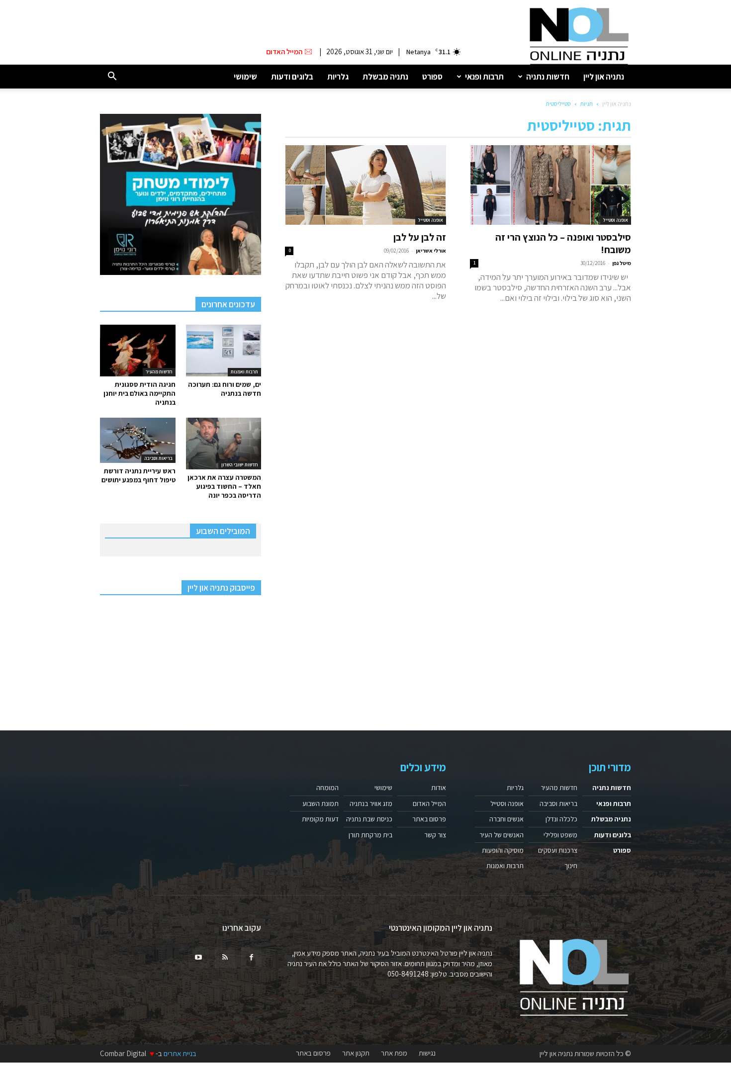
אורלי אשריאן (431, 250)
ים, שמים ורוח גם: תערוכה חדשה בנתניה (224, 389)
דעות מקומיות (320, 818)
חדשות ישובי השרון (239, 464)
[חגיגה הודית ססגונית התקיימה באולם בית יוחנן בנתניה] (138, 350)
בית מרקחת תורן (370, 834)
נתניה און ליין (603, 76)
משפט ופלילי (560, 834)
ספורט (432, 76)
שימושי (245, 76)
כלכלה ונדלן (561, 818)
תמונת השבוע (320, 803)
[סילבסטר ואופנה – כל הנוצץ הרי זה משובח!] (550, 185)
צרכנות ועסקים (557, 850)
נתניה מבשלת (385, 76)
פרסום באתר (429, 818)
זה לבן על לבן (419, 237)
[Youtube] (198, 958)
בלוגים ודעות (292, 76)
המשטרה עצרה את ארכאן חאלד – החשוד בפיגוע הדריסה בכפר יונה (224, 486)
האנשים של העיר (501, 834)
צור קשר (435, 834)
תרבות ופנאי (484, 76)
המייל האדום (429, 803)
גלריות (338, 76)
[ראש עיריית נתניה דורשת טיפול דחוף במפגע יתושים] (138, 440)
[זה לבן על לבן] (365, 185)
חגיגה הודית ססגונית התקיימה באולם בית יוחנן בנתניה (139, 393)
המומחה (327, 787)
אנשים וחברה (506, 818)
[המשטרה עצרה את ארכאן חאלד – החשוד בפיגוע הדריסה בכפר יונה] (224, 443)
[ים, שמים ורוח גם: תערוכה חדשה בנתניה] (224, 350)
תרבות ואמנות (244, 371)
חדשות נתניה (547, 76)
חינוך (570, 865)
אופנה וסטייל (615, 220)
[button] (112, 77)
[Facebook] (251, 958)
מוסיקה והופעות (503, 850)
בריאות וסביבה (158, 458)
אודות (438, 787)
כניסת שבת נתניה (369, 818)
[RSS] (225, 958)
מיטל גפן (621, 263)
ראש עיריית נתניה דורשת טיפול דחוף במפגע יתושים (138, 475)
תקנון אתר (355, 1053)
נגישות (427, 1053)
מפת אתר (394, 1053)
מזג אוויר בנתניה (371, 803)
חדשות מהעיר (159, 371)
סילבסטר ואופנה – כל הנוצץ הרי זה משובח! (563, 243)
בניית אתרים (180, 1053)
